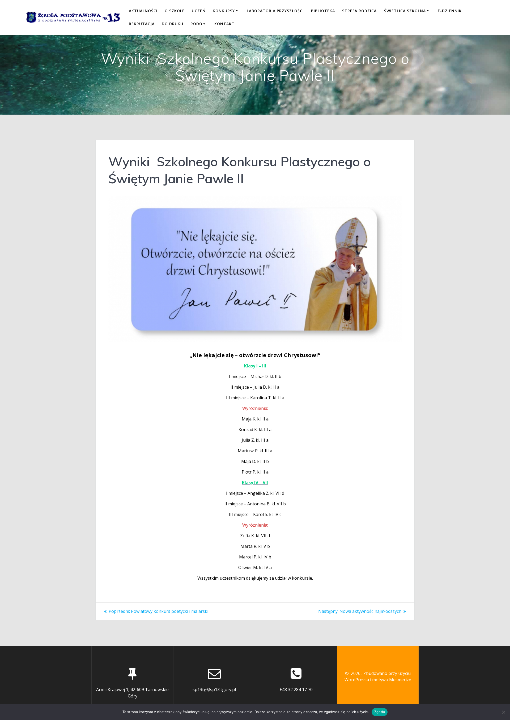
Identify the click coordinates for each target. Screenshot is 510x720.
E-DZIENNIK (450, 10)
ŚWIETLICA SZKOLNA (405, 10)
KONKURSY (224, 10)
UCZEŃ (199, 10)
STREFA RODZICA (359, 10)
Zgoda (379, 712)
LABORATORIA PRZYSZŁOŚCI (275, 10)
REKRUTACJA (142, 23)
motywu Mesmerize (391, 680)
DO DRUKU (172, 23)
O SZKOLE (175, 10)
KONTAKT (224, 23)
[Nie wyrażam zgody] (503, 712)
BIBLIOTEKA (323, 10)
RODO (196, 23)
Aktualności (143, 10)
